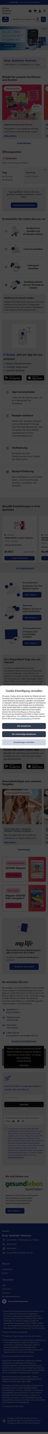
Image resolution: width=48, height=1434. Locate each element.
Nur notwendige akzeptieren (24, 734)
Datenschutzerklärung (24, 719)
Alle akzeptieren (24, 726)
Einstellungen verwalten (24, 742)
